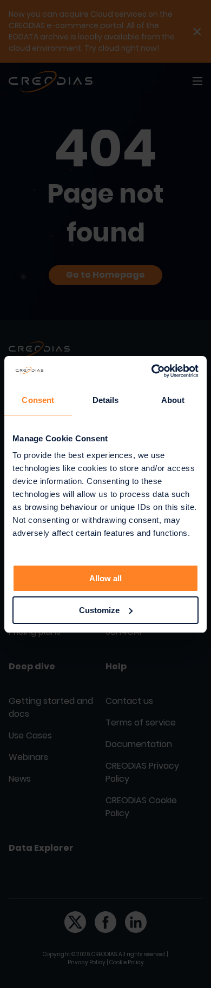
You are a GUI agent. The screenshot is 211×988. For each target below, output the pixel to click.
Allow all (105, 578)
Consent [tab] (38, 400)
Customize (99, 610)
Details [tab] (106, 400)
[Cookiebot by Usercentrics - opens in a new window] (152, 371)
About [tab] (173, 400)
